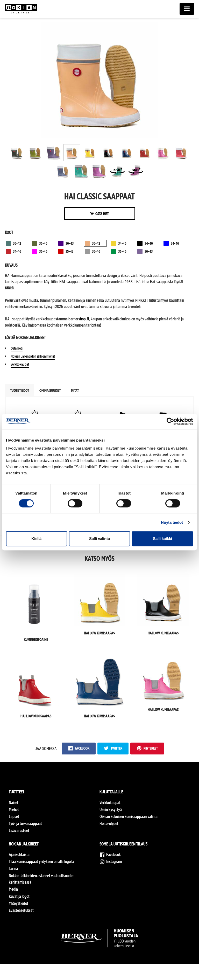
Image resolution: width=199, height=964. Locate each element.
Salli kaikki (162, 538)
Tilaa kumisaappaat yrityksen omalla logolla (41, 861)
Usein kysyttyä (111, 809)
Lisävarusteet (19, 830)
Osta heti (102, 213)
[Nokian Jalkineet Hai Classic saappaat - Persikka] (99, 136)
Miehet (14, 809)
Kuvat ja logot (19, 896)
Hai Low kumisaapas (99, 633)
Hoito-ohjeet (109, 823)
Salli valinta (99, 538)
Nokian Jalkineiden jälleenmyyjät (33, 356)
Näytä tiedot (172, 522)
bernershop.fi (78, 319)
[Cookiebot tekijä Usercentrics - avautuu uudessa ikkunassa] (170, 421)
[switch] (75, 503)
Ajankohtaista (19, 854)
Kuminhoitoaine (36, 639)
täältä (9, 288)
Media (13, 889)
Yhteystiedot (18, 903)
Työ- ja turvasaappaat (25, 823)
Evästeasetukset (21, 910)
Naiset (13, 802)
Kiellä (36, 538)
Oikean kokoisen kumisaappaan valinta (129, 816)
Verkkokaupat (20, 364)
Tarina (13, 868)
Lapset (14, 816)
